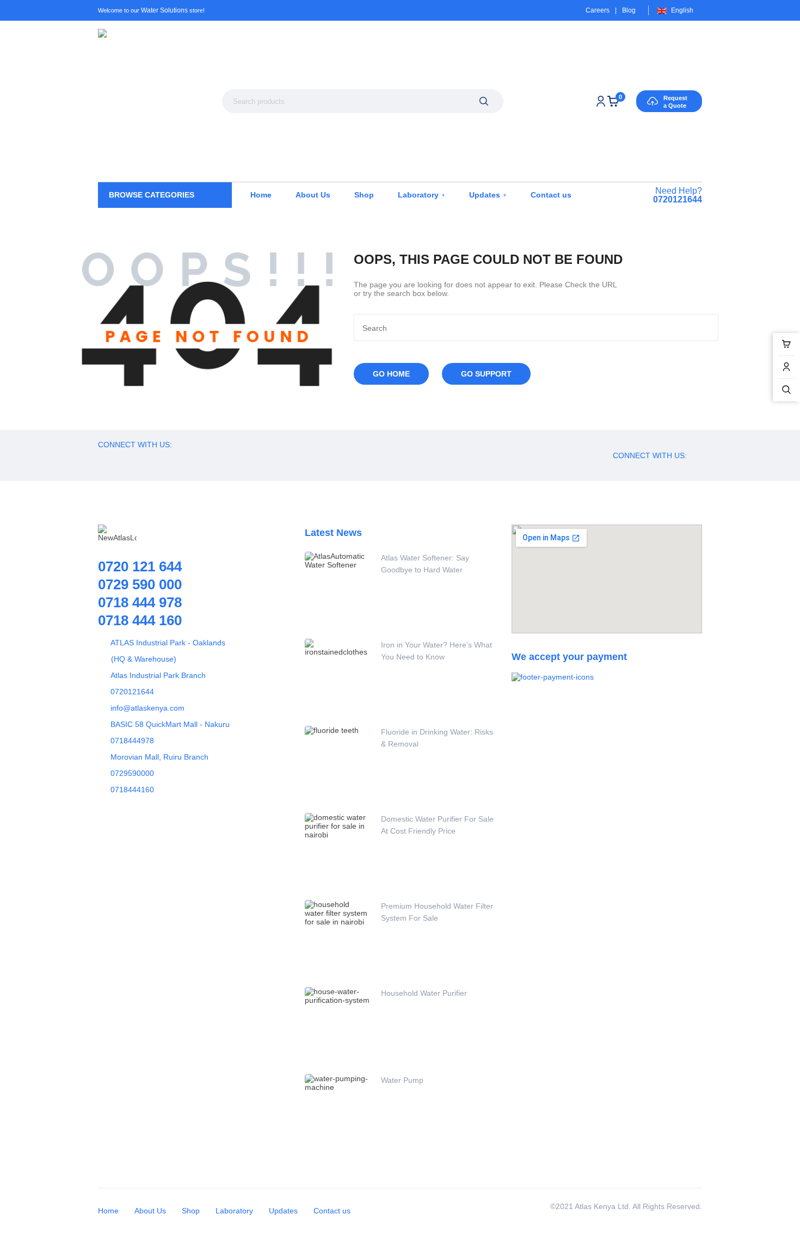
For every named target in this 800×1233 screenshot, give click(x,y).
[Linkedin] (215, 459)
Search (483, 101)
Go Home (391, 373)
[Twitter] (141, 459)
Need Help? (677, 195)
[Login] (600, 101)
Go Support (486, 373)
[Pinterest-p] (166, 459)
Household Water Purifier (424, 993)
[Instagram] (190, 459)
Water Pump (402, 1080)
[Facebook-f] (117, 459)
